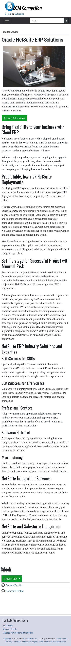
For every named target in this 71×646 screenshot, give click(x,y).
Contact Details (14, 585)
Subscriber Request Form (32, 641)
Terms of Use (62, 638)
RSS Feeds (7, 625)
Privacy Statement (13, 641)
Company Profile (14, 591)
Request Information (14, 118)
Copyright (7, 638)
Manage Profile (9, 629)
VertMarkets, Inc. (30, 638)
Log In (8, 13)
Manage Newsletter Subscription (17, 632)
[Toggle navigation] (7, 20)
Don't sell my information (55, 641)
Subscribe (19, 13)
